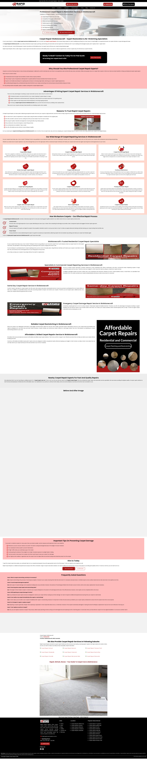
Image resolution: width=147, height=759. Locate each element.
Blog (87, 7)
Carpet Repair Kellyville (94, 730)
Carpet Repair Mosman (70, 648)
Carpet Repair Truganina (95, 723)
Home (53, 7)
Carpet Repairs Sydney (77, 725)
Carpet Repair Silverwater (93, 656)
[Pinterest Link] (43, 749)
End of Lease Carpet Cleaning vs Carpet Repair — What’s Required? (73, 717)
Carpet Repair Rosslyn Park (95, 740)
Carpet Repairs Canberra (77, 728)
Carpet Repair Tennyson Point (94, 648)
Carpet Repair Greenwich (70, 652)
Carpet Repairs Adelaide (77, 730)
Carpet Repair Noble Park (95, 725)
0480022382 (108, 4)
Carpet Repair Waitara (94, 728)
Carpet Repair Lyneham (95, 732)
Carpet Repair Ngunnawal (95, 735)
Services (66, 7)
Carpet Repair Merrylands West (72, 656)
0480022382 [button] (45, 743)
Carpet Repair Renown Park (95, 737)
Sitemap (62, 732)
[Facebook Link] (41, 749)
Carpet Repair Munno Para (95, 738)
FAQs (82, 7)
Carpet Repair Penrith (94, 727)
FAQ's (61, 725)
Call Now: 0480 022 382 (50, 32)
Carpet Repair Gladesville (47, 652)
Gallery (62, 728)
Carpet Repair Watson (94, 733)
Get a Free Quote (129, 4)
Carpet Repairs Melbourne (77, 723)
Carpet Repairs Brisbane (77, 727)
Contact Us (92, 7)
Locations (59, 7)
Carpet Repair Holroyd (47, 648)
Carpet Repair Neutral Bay (93, 652)
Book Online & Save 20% (67, 32)
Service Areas (75, 7)
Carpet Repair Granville (47, 656)
